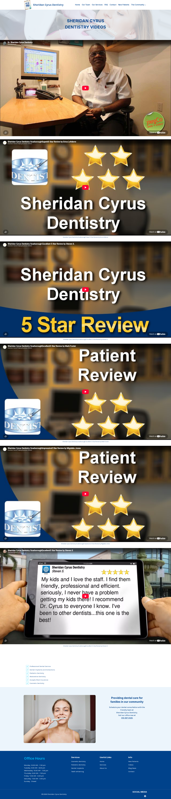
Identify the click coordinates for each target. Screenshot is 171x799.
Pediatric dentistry (78, 765)
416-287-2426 (127, 718)
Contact (113, 5)
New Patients (123, 5)
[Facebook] (145, 796)
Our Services (97, 5)
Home (77, 5)
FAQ (106, 5)
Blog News (132, 768)
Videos (130, 765)
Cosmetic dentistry (78, 761)
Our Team (86, 5)
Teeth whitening (77, 771)
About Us (103, 768)
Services (103, 765)
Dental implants (77, 768)
